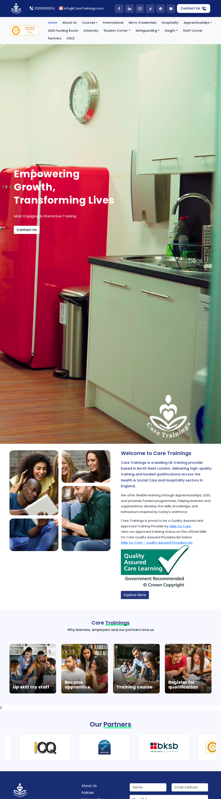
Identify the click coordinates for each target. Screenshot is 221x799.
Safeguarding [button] (146, 30)
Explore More (135, 594)
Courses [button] (88, 22)
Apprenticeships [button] (196, 22)
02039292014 (45, 8)
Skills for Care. (180, 526)
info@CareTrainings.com (84, 8)
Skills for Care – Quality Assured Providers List (157, 542)
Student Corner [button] (116, 30)
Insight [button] (170, 30)
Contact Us (190, 8)
